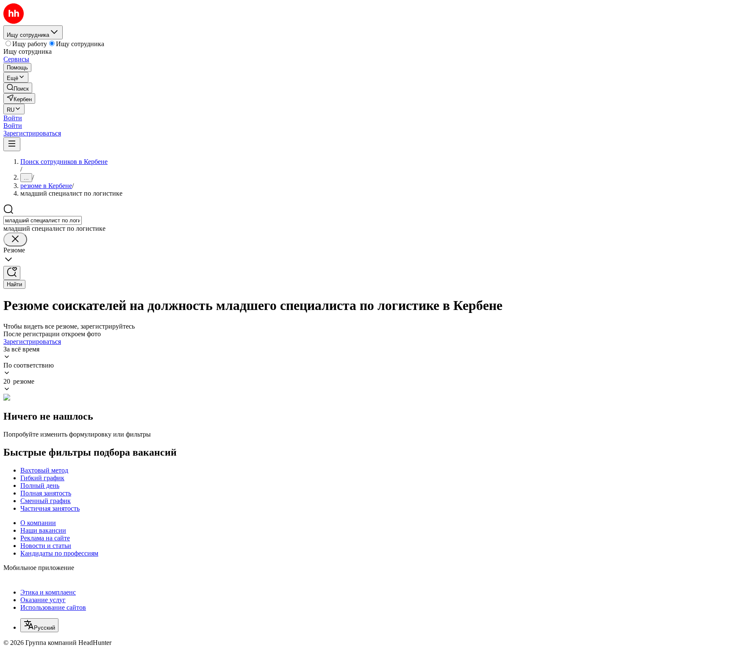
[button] (12, 118)
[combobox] (42, 220)
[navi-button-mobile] (11, 144)
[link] (17, 88)
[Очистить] (15, 239)
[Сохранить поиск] (11, 273)
